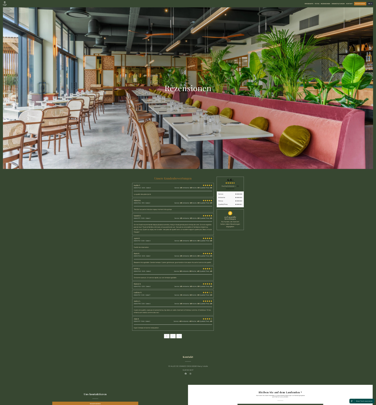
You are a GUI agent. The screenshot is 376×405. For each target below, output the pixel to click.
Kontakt (349, 3)
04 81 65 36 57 (188, 370)
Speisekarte (309, 3)
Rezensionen (325, 3)
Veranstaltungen (338, 3)
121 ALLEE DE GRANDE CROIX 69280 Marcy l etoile (198, 366)
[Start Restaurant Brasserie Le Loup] (4, 3)
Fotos (317, 3)
